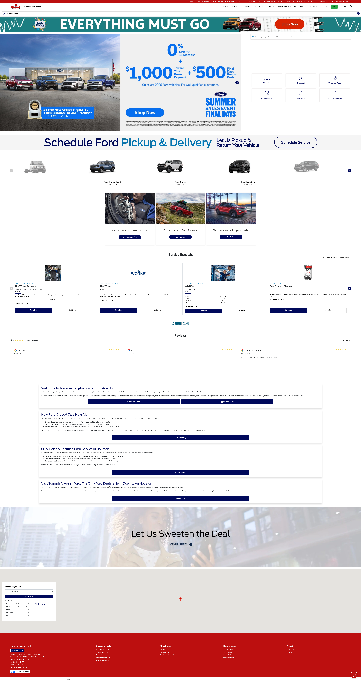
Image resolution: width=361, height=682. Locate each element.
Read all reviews (346, 340)
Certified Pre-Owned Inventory (169, 655)
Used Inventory (165, 652)
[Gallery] (120, 82)
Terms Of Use (35, 679)
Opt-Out (62, 679)
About (290, 646)
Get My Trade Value (231, 237)
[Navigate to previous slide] (1, 82)
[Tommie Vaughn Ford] (26, 6)
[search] (351, 6)
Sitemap (41, 679)
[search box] (301, 36)
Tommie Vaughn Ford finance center (149, 430)
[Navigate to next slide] (239, 82)
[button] (180, 599)
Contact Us (180, 498)
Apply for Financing (227, 402)
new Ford (72, 418)
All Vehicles (165, 646)
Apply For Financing (102, 649)
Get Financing (180, 237)
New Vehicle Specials (103, 657)
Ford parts (77, 459)
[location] (263, 1)
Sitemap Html (49, 679)
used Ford (72, 424)
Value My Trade (228, 649)
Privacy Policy (26, 679)
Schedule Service (344, 257)
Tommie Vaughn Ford (16, 679)
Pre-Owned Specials (102, 660)
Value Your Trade (133, 402)
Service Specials (228, 657)
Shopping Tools (103, 646)
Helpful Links (229, 646)
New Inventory (164, 649)
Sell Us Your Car (228, 652)
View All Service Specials (330, 257)
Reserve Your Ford (102, 652)
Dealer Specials (101, 655)
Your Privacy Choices (22, 671)
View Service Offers (130, 237)
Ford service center (109, 453)
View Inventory (180, 438)
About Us (290, 652)
